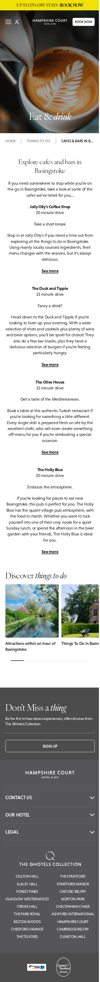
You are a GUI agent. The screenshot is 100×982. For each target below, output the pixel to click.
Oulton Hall (27, 876)
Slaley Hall (27, 884)
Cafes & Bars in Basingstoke (77, 141)
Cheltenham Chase (73, 906)
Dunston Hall (73, 936)
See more (50, 270)
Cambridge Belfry (73, 929)
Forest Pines (27, 891)
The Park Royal (27, 914)
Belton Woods (27, 922)
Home (10, 141)
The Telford (27, 936)
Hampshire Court (73, 922)
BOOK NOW (80, 23)
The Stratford (73, 876)
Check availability (63, 973)
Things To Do (38, 141)
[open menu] (8, 23)
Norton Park (73, 899)
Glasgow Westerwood (27, 899)
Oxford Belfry (73, 891)
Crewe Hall (27, 906)
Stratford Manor (73, 884)
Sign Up (50, 746)
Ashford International (72, 914)
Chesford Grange (27, 929)
